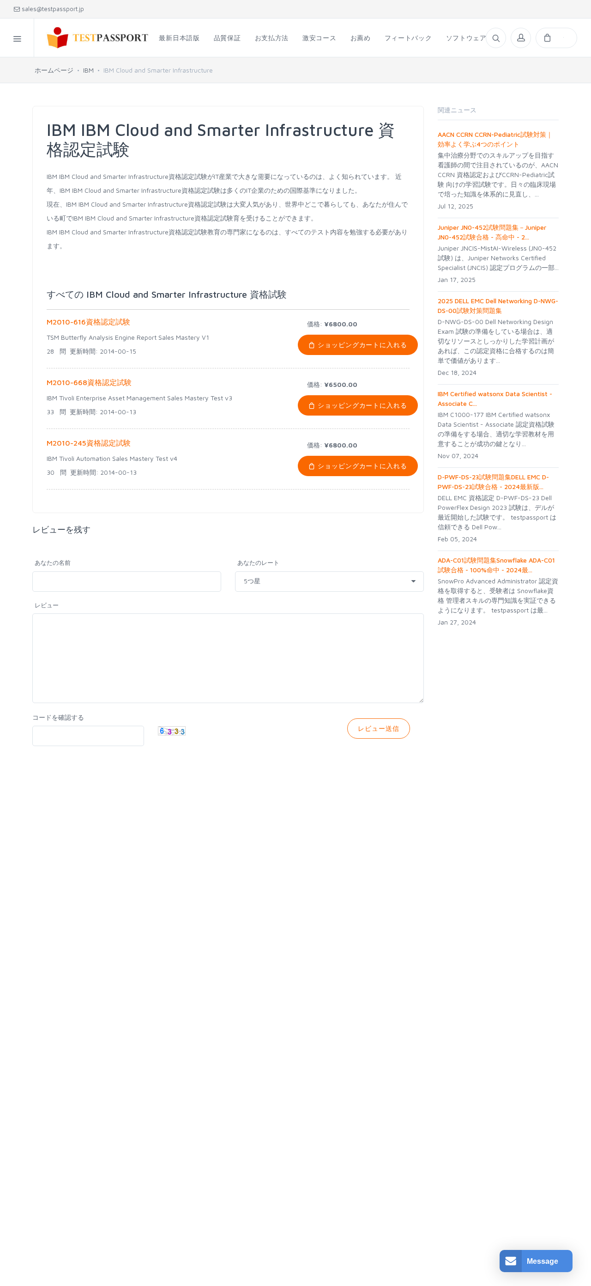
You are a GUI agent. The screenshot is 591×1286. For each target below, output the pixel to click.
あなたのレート (258, 562)
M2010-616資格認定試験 (88, 322)
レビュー (47, 605)
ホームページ (54, 70)
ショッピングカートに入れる (361, 345)
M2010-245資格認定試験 (89, 443)
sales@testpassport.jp (52, 8)
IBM (88, 70)
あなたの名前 (53, 562)
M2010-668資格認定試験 (89, 382)
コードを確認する (58, 717)
